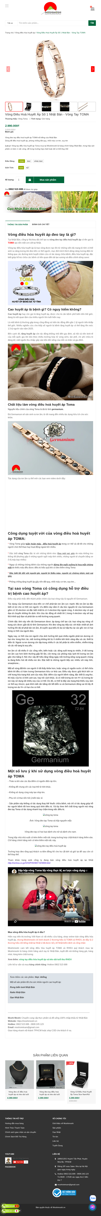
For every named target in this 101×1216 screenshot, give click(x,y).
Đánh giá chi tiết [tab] (40, 224)
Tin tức (55, 1137)
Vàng (21, 161)
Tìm (92, 23)
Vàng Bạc (38, 161)
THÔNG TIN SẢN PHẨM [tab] (17, 224)
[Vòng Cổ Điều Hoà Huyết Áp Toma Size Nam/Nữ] (81, 1074)
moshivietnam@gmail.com (68, 1184)
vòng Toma (23, 553)
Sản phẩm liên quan (50, 1055)
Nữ (27, 168)
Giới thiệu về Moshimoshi (63, 1123)
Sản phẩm (56, 1128)
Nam (21, 168)
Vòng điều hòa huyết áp (25, 33)
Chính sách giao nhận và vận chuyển (20, 1132)
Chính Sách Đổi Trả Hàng (15, 1137)
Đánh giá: (9, 132)
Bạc (29, 161)
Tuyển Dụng (57, 1145)
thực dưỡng (41, 977)
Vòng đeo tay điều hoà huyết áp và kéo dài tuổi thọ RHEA (49, 1094)
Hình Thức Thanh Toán (14, 1128)
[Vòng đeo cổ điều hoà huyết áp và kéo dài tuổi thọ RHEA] (19, 1074)
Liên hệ (55, 1141)
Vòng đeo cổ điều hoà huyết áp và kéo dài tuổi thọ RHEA (19, 1094)
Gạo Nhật (56, 1132)
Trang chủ (9, 33)
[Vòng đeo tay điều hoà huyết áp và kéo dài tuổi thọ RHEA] (50, 1074)
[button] (93, 69)
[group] (50, 69)
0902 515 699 (16, 189)
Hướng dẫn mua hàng (14, 1123)
